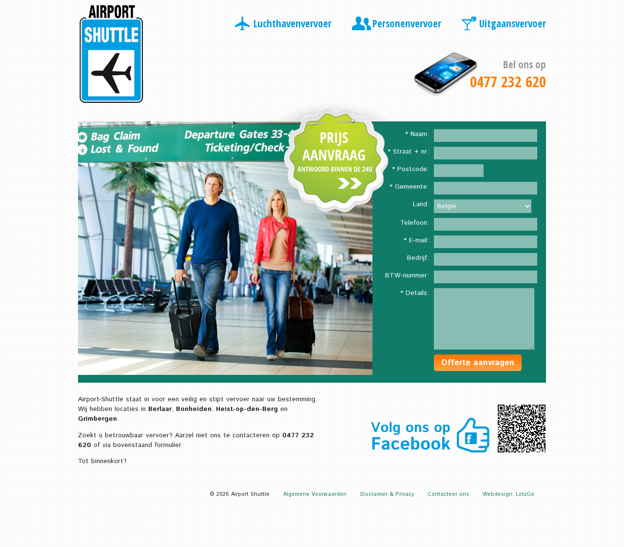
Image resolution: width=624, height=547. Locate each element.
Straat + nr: (411, 151)
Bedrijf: (418, 258)
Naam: (419, 134)
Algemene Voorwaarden (315, 494)
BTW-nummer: (407, 275)
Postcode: (413, 169)
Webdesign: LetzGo (508, 494)
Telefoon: (414, 223)
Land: (421, 204)
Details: (417, 293)
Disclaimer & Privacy (387, 494)
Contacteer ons (448, 494)
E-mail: (419, 240)
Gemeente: (412, 187)
